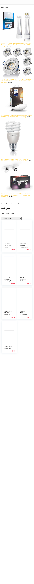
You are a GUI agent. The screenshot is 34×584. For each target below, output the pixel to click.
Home (2, 203)
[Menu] (2, 2)
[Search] (31, 2)
